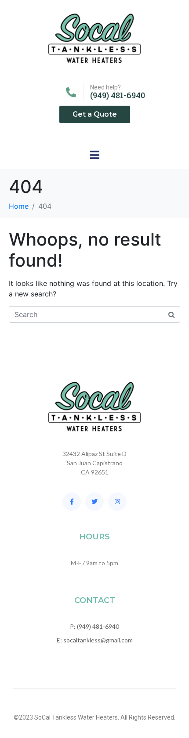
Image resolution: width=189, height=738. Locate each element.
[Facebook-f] (71, 501)
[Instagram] (117, 501)
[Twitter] (94, 501)
